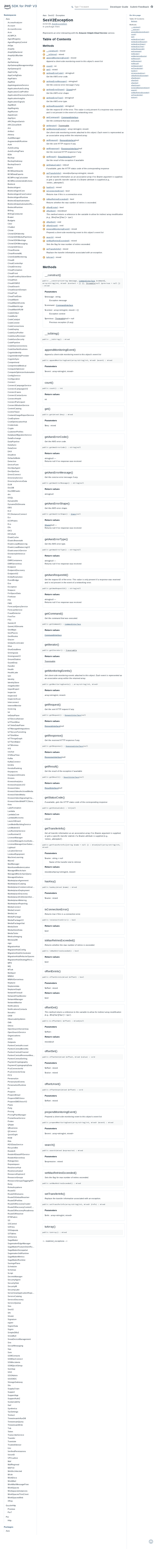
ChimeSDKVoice (15, 247)
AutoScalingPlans (16, 151)
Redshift (11, 1151)
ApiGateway (13, 62)
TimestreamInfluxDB (17, 1418)
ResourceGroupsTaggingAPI (20, 1181)
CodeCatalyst (14, 319)
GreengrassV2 (14, 656)
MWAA (11, 976)
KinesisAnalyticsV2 (16, 785)
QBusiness (12, 1128)
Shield (11, 1316)
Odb (9, 1022)
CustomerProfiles (15, 432)
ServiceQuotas (14, 1303)
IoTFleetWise (14, 722)
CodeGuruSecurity (16, 339)
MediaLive (12, 913)
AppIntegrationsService (18, 85)
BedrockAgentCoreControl (19, 194)
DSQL (10, 498)
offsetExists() (52, 207)
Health (11, 669)
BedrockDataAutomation (19, 201)
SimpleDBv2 (13, 1333)
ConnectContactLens (17, 395)
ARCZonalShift (14, 125)
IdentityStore (13, 683)
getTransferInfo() (53, 173)
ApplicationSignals (16, 102)
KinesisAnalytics (15, 781)
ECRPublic (13, 521)
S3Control (12, 1224)
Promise (11, 1509)
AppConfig (12, 72)
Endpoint (12, 567)
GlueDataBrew (14, 649)
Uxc (9, 1448)
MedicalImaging (15, 937)
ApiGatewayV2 (14, 69)
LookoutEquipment (16, 854)
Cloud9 (11, 260)
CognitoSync (13, 359)
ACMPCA (12, 36)
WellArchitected (15, 1471)
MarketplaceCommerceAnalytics (22, 887)
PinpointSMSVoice (16, 1098)
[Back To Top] (151, 1541)
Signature (12, 1319)
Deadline (12, 455)
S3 (9, 1220)
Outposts (12, 1042)
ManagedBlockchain (17, 871)
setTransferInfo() (53, 249)
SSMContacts (14, 1356)
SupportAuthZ (14, 1399)
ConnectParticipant (16, 402)
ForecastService (15, 610)
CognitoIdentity (14, 353)
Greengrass (13, 653)
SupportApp (13, 1395)
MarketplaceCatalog (17, 884)
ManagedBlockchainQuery (19, 874)
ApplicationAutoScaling (18, 89)
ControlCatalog (14, 409)
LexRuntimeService (16, 831)
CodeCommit (13, 323)
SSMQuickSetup (15, 1366)
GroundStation (14, 659)
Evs (9, 583)
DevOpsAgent (14, 468)
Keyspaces (13, 772)
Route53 (11, 1191)
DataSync (12, 445)
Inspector (12, 692)
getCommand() (53, 117)
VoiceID (11, 1455)
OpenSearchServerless (18, 1029)
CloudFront (13, 273)
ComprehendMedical (17, 366)
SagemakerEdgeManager (19, 1243)
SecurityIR (12, 1286)
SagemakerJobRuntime (18, 1253)
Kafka (10, 758)
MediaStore (13, 927)
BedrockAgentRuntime (18, 197)
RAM (10, 1138)
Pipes (10, 1105)
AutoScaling (13, 148)
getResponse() (53, 149)
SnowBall (12, 1336)
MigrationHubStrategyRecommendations (26, 960)
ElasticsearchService (17, 551)
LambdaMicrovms (15, 818)
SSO (10, 1372)
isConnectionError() (55, 191)
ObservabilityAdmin (16, 1019)
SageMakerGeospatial (18, 1250)
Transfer (11, 1438)
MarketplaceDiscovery (18, 894)
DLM (10, 485)
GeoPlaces (13, 633)
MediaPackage (14, 917)
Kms (10, 805)
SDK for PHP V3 (24, 6)
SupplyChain (13, 1389)
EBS (10, 508)
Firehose (12, 597)
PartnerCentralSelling (17, 1059)
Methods (134, 21)
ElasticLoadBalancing (17, 544)
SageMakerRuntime (17, 1260)
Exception (12, 587)
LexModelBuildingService (19, 824)
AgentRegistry (14, 39)
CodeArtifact (13, 313)
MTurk (10, 970)
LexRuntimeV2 (14, 834)
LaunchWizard (14, 821)
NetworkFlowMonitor (17, 996)
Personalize (13, 1079)
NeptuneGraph (14, 989)
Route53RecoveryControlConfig (22, 1207)
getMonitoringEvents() (56, 129)
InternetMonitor (14, 706)
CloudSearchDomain (17, 290)
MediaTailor (13, 933)
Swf (9, 1405)
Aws (8, 19)
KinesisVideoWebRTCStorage (21, 801)
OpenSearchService (17, 1032)
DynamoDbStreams (16, 504)
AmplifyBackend (15, 52)
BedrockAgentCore (16, 191)
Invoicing (12, 709)
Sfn (9, 1313)
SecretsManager (15, 1277)
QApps (11, 1125)
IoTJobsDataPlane (16, 725)
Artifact (11, 131)
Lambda (11, 811)
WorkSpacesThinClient (18, 1494)
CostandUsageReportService (21, 415)
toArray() (50, 257)
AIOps (10, 46)
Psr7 (10, 1512)
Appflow (11, 82)
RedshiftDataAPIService (19, 1154)
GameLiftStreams (15, 626)
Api (9, 59)
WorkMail (12, 1481)
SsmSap (11, 1369)
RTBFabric (12, 1217)
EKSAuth (12, 534)
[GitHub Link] (152, 7)
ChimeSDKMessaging (18, 244)
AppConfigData (14, 75)
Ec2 (9, 511)
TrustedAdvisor (14, 1445)
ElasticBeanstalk (15, 541)
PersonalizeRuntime (17, 1085)
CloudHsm (12, 280)
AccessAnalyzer (15, 23)
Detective (12, 461)
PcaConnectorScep (16, 1072)
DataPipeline (14, 442)
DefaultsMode (14, 458)
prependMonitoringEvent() (58, 229)
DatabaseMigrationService (20, 435)
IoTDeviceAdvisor (16, 719)
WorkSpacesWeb (15, 1498)
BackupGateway (15, 161)
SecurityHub (13, 1283)
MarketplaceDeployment (19, 890)
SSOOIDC (12, 1379)
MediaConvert (14, 910)
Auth (10, 145)
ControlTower (14, 412)
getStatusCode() (53, 165)
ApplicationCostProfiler (18, 92)
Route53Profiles (15, 1201)
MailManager (13, 864)
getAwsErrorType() (54, 98)
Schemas (12, 1270)
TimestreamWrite (15, 1425)
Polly (10, 1108)
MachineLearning (15, 857)
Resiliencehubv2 (15, 1171)
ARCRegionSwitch (16, 121)
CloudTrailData (14, 296)
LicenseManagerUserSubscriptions (23, 844)
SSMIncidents (14, 1362)
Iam (9, 676)
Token (10, 1432)
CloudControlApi (15, 263)
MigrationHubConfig (17, 950)
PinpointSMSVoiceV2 (17, 1102)
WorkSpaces (13, 1488)
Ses (9, 1306)
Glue (10, 646)
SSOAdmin (13, 1375)
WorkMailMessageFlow (18, 1484)
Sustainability (14, 1402)
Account (11, 26)
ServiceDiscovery (16, 1300)
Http (9, 1520)
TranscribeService (16, 1435)
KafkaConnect (14, 762)
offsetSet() (51, 222)
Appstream (12, 115)
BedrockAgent (14, 187)
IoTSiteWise (13, 735)
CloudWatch (13, 300)
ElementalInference (16, 554)
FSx (9, 620)
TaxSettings (13, 1412)
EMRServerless (15, 564)
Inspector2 (12, 696)
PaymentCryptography (18, 1062)
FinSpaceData (14, 593)
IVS (9, 749)
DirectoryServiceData (17, 481)
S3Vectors (12, 1237)
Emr (9, 557)
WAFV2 (11, 1468)
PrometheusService (16, 1118)
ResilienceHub (14, 1168)
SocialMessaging (15, 1346)
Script (10, 1273)
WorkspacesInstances (17, 1491)
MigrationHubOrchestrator (19, 953)
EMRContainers (15, 560)
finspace (11, 590)
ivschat (11, 752)
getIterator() (51, 126)
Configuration (14, 379)
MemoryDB (13, 940)
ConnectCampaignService (19, 385)
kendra (11, 765)
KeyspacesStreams (16, 775)
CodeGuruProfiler (16, 333)
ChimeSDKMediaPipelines (20, 237)
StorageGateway (15, 1382)
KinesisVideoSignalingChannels (22, 798)
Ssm (10, 1352)
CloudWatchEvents (16, 303)
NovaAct (11, 1013)
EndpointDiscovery (16, 570)
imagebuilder (14, 686)
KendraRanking (15, 768)
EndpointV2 (13, 574)
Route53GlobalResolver (18, 1197)
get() (48, 70)
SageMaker (13, 1240)
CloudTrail (12, 293)
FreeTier (11, 617)
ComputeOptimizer (16, 369)
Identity (11, 679)
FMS (10, 603)
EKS (10, 531)
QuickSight (13, 1135)
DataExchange (14, 438)
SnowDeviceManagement (19, 1339)
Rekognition (13, 1161)
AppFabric (12, 79)
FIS (9, 600)
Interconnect (13, 702)
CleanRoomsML (15, 253)
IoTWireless (13, 745)
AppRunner (13, 112)
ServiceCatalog (15, 1296)
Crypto (11, 428)
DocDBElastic (14, 491)
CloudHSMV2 (14, 283)
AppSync (12, 118)
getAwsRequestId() (55, 106)
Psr (7, 1517)
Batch (10, 168)
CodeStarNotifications (18, 349)
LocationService (15, 851)
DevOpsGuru (13, 471)
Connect (11, 382)
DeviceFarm (13, 465)
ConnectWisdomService (18, 405)
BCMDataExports (15, 174)
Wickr (10, 1475)
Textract (11, 1415)
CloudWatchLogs (15, 306)
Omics (10, 1026)
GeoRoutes (13, 636)
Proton (11, 1121)
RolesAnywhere (15, 1187)
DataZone (12, 448)
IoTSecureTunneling (17, 732)
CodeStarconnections (17, 346)
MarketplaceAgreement (18, 881)
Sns (9, 1343)
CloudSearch (14, 287)
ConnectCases (14, 392)
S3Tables (12, 1234)
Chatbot (11, 227)
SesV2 (11, 1309)
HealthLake (13, 673)
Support (11, 1392)
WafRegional (13, 1465)
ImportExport (13, 689)
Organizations (14, 1036)
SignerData (13, 1326)
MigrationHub (14, 947)
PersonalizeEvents (16, 1082)
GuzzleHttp (11, 1506)
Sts (9, 1385)
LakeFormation (14, 808)
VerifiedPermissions (17, 1451)
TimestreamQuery (16, 1422)
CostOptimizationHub (17, 422)
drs (9, 494)
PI (9, 1088)
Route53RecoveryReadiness (21, 1211)
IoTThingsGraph (15, 739)
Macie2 (11, 861)
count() (49, 66)
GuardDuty (12, 663)
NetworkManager (15, 999)
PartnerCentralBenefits (18, 1049)
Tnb (9, 1428)
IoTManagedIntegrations (19, 729)
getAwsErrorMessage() (56, 81)
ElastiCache (13, 537)
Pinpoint (11, 1092)
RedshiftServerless (16, 1158)
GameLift (12, 623)
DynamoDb (13, 501)
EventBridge (13, 580)
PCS (10, 1075)
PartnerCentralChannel (18, 1052)
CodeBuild (12, 316)
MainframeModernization (19, 867)
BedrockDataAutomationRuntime (22, 204)
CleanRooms (13, 250)
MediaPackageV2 (16, 920)
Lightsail (11, 847)
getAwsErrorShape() (55, 90)
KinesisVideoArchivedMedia (20, 791)
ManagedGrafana (15, 877)
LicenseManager (15, 838)
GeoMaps (12, 630)
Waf (9, 1461)
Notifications (13, 1006)
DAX (10, 451)
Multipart (12, 973)
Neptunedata (13, 986)
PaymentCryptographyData (20, 1065)
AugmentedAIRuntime (17, 141)
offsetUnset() (52, 226)
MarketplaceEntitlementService (22, 897)
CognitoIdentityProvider (18, 356)
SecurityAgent (14, 1280)
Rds (9, 1141)
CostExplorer (14, 419)
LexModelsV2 (14, 828)
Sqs (9, 1349)
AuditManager (14, 138)
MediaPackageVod (16, 923)
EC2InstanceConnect (17, 514)
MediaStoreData (15, 930)
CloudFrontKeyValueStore (19, 277)
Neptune (11, 983)
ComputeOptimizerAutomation (21, 372)
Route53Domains (15, 1194)
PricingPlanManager (17, 1115)
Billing (11, 211)
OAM (10, 1016)
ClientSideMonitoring (17, 257)
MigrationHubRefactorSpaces (21, 956)
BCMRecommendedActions (20, 181)
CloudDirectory (14, 267)
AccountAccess (14, 29)
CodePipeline (14, 343)
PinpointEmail (14, 1095)
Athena (11, 135)
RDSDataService (15, 1145)
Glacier (11, 640)
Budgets (11, 221)
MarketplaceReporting (18, 904)
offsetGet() (51, 211)
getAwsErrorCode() (55, 73)
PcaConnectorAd (15, 1069)
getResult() (51, 157)
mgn (9, 943)
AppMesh (12, 105)
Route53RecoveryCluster (19, 1204)
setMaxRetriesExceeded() (58, 241)
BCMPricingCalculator (18, 178)
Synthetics (12, 1409)
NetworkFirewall (15, 993)
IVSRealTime (14, 755)
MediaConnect (14, 907)
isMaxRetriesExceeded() (57, 199)
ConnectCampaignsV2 (18, 389)
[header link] (73, 39)
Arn (9, 128)
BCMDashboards (15, 171)
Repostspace (14, 1164)
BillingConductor (15, 214)
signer (10, 1323)
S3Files (11, 1227)
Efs (9, 527)
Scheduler (12, 1267)
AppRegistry (13, 108)
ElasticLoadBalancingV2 (19, 547)
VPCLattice (13, 1458)
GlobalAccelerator (16, 643)
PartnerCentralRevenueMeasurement (24, 1055)
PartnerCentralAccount (18, 1045)
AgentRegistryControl (17, 42)
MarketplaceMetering (17, 900)
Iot (9, 712)
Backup (11, 158)
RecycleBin (13, 1148)
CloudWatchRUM (15, 310)
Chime (11, 230)
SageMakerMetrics (16, 1257)
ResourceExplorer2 (16, 1174)
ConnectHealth (14, 399)
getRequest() (52, 140)
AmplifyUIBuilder (15, 55)
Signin (11, 1329)
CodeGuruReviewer (17, 336)
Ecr (9, 517)
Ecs (9, 524)
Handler (11, 666)
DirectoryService (15, 478)
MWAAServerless (15, 979)
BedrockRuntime (15, 207)
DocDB (11, 488)
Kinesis (11, 778)
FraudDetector (14, 613)
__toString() (51, 54)
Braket (11, 217)
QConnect (12, 1131)
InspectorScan (14, 699)
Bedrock (11, 184)
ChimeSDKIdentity (16, 234)
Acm (10, 32)
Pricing (11, 1111)
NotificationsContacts (17, 1009)
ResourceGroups (15, 1177)
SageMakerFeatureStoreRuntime (22, 1247)
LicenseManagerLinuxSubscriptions (24, 841)
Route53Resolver (15, 1214)
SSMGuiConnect (15, 1359)
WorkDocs (12, 1478)
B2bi (10, 155)
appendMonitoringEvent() (57, 58)
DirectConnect (14, 475)
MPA (10, 963)
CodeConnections (16, 326)
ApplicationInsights (16, 98)
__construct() (52, 51)
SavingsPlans (14, 1263)
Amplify (11, 49)
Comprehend (13, 362)
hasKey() (50, 187)
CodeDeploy (13, 329)
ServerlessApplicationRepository (22, 1293)
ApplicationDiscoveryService (21, 95)
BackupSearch (14, 164)
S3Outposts (13, 1230)
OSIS (10, 1039)
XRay (10, 1501)
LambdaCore (13, 815)
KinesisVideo (14, 788)
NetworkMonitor (15, 1003)
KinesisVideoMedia (16, 795)
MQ (9, 966)
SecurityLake (14, 1290)
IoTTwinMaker (14, 742)
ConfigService (14, 376)
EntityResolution (15, 577)
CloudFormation (15, 270)
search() (50, 237)
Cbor (10, 224)
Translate (12, 1441)
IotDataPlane (14, 715)
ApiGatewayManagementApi (20, 65)
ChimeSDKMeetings (17, 240)
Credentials (13, 425)
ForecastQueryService (18, 607)
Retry (10, 1184)
